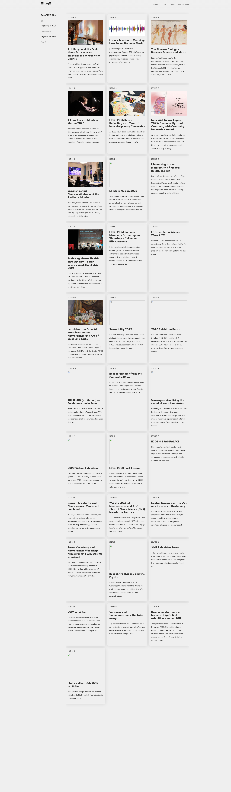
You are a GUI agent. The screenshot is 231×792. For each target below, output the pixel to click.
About (156, 4)
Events (164, 4)
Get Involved (183, 4)
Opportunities (46, 31)
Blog (43, 21)
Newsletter (45, 42)
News (172, 4)
